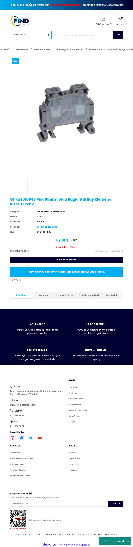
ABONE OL (115, 504)
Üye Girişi (72, 393)
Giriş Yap (100, 24)
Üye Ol (109, 24)
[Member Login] (103, 19)
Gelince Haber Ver (66, 259)
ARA (118, 34)
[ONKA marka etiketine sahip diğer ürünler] (19, 186)
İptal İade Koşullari (18, 470)
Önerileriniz (111, 295)
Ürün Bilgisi (21, 295)
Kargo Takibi (73, 416)
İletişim (71, 422)
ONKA (40, 216)
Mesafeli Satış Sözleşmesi (21, 458)
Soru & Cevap (66, 295)
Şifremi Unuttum (75, 399)
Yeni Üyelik (73, 387)
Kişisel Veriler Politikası (20, 476)
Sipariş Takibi (74, 458)
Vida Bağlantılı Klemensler (51, 211)
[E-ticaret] (66, 544)
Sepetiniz (72, 470)
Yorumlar (44, 295)
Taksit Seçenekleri (89, 295)
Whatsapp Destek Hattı (117, 541)
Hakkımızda (15, 453)
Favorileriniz (73, 464)
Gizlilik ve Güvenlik (18, 464)
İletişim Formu (74, 404)
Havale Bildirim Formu (77, 410)
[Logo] (21, 21)
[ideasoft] (49, 544)
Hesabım (72, 453)
